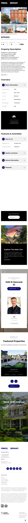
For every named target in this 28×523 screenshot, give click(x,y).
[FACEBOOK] (7, 468)
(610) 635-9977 (5, 455)
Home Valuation (4, 480)
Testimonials (4, 482)
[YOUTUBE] (20, 468)
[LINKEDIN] (14, 468)
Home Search (4, 479)
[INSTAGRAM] (11, 468)
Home (2, 477)
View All (21, 29)
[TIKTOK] (17, 468)
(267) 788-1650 (14, 121)
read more (7, 259)
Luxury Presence (23, 513)
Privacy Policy (22, 517)
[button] (14, 424)
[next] (16, 381)
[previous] (12, 381)
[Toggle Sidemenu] (25, 3)
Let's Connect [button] (4, 484)
